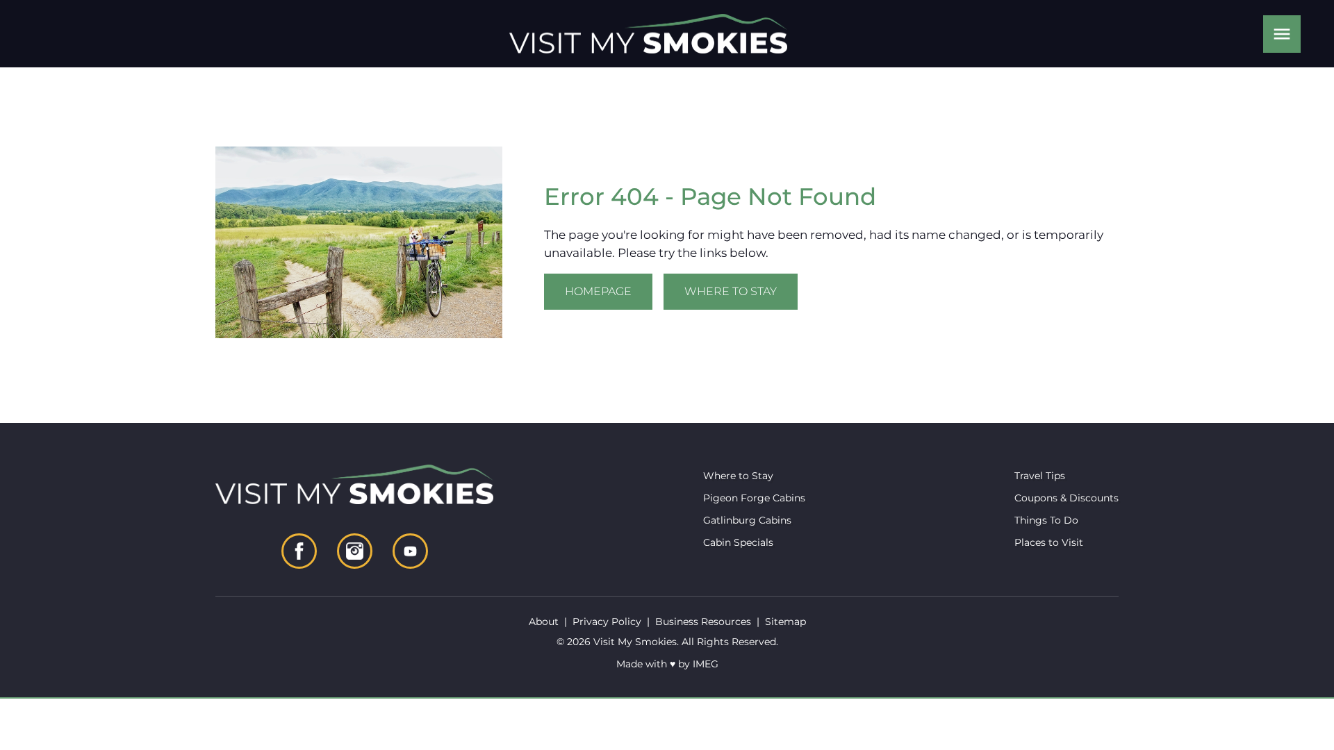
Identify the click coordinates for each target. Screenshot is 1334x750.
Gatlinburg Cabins (747, 520)
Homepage (598, 291)
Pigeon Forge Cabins (754, 498)
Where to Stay (730, 291)
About (544, 621)
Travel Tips (1039, 475)
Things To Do (1046, 520)
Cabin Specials (738, 542)
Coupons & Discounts (1066, 498)
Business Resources (703, 621)
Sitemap (785, 621)
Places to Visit (1048, 542)
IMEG (705, 664)
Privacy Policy (607, 621)
